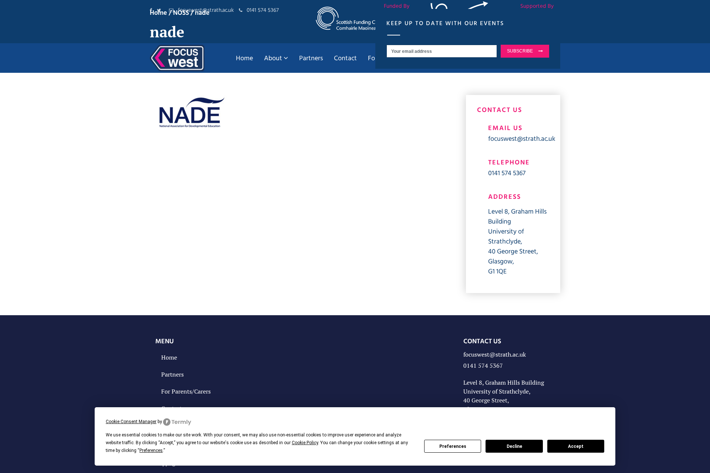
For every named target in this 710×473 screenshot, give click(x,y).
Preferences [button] (151, 450)
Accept (576, 446)
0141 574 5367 (506, 173)
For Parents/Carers (186, 391)
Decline (514, 446)
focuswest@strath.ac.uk (521, 138)
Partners (172, 374)
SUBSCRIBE (520, 51)
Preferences (452, 446)
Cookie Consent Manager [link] (131, 421)
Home (169, 357)
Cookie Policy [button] (305, 442)
